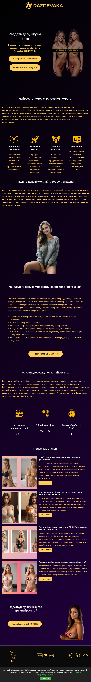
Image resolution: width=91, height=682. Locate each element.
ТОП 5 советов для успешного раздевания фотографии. (59, 458)
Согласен (45, 679)
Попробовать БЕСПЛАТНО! (45, 354)
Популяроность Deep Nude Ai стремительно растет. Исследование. (60, 493)
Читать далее (45, 483)
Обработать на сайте (26, 58)
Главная (13, 652)
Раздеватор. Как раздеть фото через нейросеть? (62, 562)
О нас (13, 655)
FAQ (13, 658)
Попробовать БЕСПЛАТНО (25, 624)
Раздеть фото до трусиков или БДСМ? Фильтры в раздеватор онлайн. (63, 528)
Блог (13, 661)
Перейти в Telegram (26, 67)
